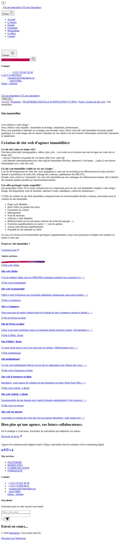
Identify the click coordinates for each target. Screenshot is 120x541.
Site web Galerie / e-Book (14, 394)
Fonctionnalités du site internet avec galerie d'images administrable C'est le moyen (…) (43, 400)
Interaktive (14, 533)
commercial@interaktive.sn (21, 78)
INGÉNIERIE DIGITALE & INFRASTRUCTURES (50, 101)
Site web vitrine (9, 271)
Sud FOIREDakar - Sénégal (15, 493)
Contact (11, 36)
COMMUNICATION (18, 468)
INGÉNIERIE (15, 462)
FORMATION (15, 470)
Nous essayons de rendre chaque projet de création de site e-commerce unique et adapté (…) (46, 312)
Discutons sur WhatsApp (13, 538)
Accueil (11, 19)
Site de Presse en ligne (12, 324)
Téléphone (6, 72)
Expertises (13, 28)
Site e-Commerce (10, 306)
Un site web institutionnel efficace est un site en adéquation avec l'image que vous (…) (43, 365)
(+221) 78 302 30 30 (22, 72)
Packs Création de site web (92, 101)
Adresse (5, 80)
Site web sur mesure (11, 411)
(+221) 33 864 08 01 (11, 75)
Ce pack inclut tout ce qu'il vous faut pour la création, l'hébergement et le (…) (39, 347)
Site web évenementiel (12, 289)
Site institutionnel (10, 359)
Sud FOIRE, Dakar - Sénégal (11, 82)
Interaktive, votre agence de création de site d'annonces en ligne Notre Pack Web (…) (43, 382)
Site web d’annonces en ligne (16, 376)
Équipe (11, 25)
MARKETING (15, 465)
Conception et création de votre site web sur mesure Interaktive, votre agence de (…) (43, 418)
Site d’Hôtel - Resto (11, 341)
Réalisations (13, 30)
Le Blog (12, 33)
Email (4, 78)
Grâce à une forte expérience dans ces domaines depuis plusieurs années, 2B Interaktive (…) (46, 330)
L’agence (12, 22)
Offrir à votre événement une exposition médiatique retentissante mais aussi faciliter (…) (44, 295)
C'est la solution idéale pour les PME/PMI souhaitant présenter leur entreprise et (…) (42, 277)
